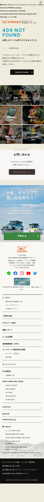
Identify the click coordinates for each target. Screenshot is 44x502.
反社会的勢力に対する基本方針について (15, 473)
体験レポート (7, 330)
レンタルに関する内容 (13, 430)
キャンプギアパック (12, 305)
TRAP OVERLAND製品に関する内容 (18, 438)
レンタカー (6, 298)
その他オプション (11, 308)
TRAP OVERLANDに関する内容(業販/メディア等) (16, 448)
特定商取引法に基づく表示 (11, 466)
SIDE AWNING (10, 389)
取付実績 (8, 357)
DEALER (5, 414)
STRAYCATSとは (9, 420)
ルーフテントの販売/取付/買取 (13, 350)
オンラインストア (9, 364)
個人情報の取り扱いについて (11, 470)
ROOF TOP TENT (11, 385)
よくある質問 (7, 337)
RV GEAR (9, 392)
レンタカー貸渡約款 (28, 462)
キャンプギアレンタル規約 (11, 462)
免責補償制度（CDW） (11, 344)
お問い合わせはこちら (22, 172)
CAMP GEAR (10, 399)
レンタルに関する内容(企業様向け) (13, 442)
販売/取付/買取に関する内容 (15, 434)
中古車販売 (6, 371)
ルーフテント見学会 (12, 353)
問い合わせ (6, 427)
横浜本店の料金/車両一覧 (14, 301)
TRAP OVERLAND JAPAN (12, 381)
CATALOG (6, 407)
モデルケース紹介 (9, 323)
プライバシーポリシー (30, 470)
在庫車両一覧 (10, 375)
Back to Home (21, 72)
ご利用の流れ (7, 316)
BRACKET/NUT (11, 396)
